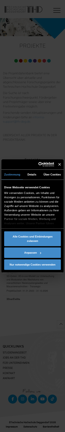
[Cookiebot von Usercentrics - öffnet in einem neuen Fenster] (40, 164)
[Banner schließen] (59, 164)
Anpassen (30, 252)
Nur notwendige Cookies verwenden (32, 264)
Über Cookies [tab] (52, 174)
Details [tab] (31, 174)
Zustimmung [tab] (12, 174)
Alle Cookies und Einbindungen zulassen (33, 238)
